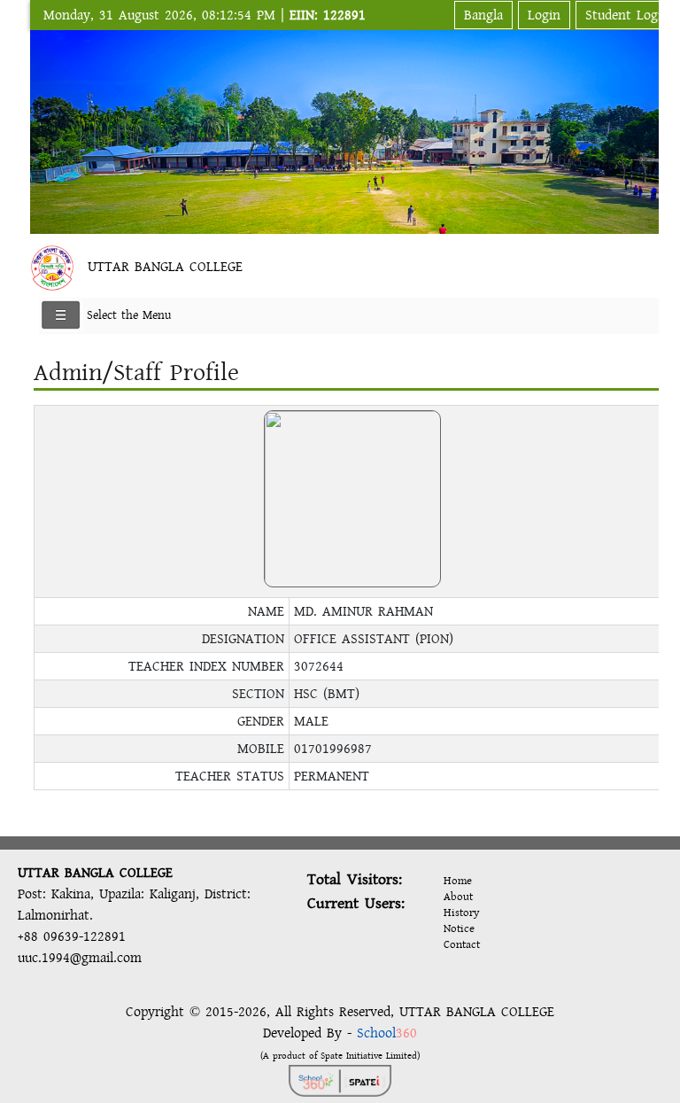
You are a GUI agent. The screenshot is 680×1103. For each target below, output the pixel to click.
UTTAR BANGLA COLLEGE (165, 266)
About (458, 897)
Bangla (483, 15)
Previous (47, 129)
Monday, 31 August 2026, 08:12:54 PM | (204, 15)
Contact (462, 944)
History (461, 912)
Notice (459, 928)
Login (544, 15)
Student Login (627, 15)
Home (458, 881)
